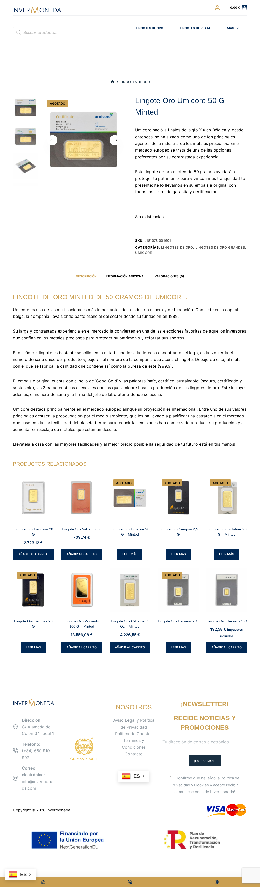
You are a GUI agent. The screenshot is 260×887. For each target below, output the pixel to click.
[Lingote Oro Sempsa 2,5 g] (178, 497)
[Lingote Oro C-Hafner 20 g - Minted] (226, 497)
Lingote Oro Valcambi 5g (82, 529)
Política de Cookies (133, 733)
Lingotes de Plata (195, 28)
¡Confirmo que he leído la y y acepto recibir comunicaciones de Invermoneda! (205, 785)
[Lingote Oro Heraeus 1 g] (226, 590)
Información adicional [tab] (125, 276)
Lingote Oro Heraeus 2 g (178, 621)
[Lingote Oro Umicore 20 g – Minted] (130, 497)
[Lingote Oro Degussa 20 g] (33, 497)
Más (230, 28)
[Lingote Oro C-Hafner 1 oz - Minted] (130, 590)
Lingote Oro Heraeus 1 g (226, 621)
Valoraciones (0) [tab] (169, 276)
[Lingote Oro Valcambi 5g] (81, 497)
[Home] (43, 882)
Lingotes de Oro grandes (220, 247)
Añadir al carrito (33, 554)
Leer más (129, 554)
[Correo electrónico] (216, 882)
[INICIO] (112, 82)
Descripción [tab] (86, 276)
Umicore (143, 253)
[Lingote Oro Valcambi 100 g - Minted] (81, 590)
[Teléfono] (130, 882)
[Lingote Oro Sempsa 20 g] (33, 590)
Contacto (134, 753)
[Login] (217, 7)
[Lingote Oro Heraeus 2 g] (178, 590)
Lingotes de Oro (149, 28)
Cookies (201, 785)
